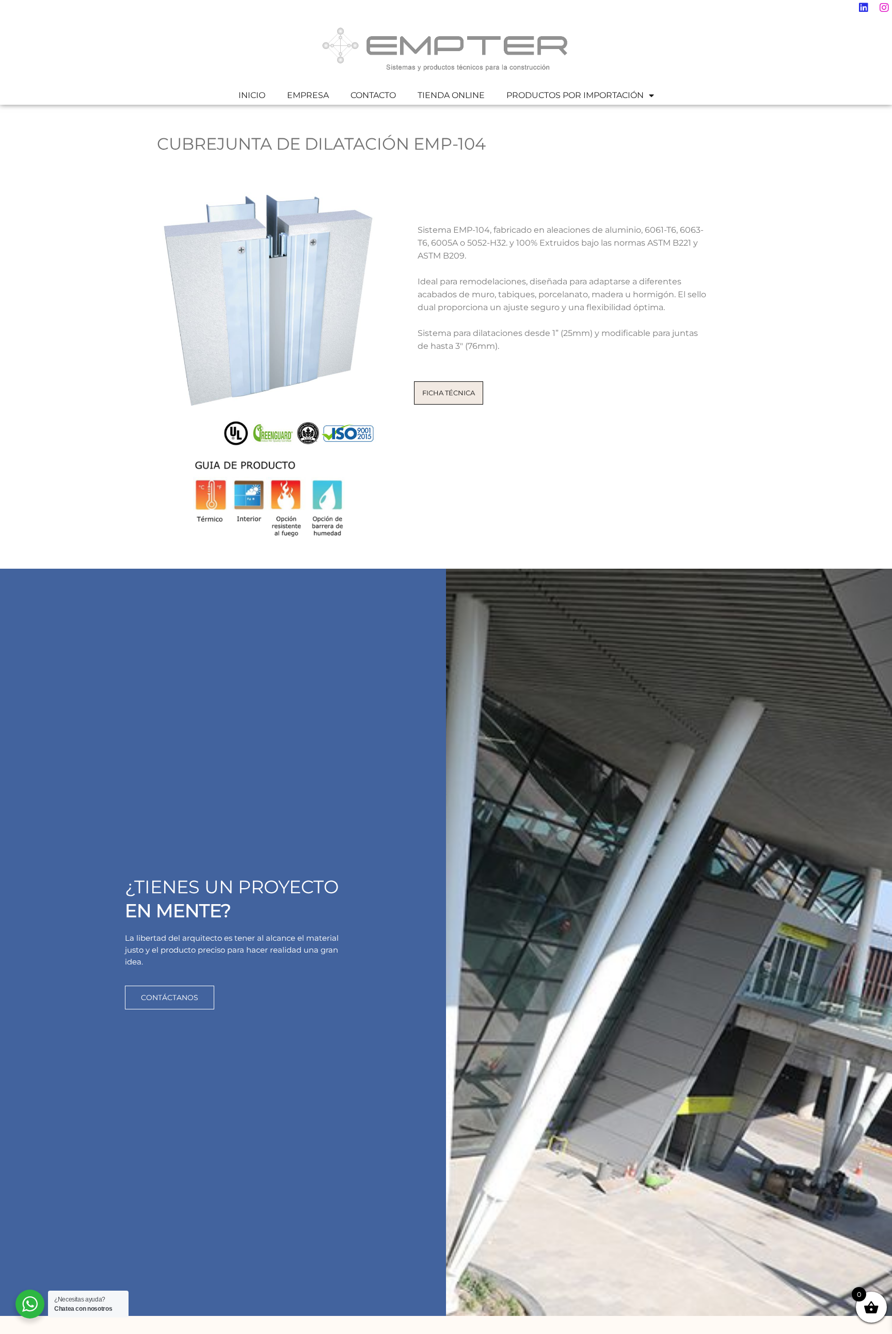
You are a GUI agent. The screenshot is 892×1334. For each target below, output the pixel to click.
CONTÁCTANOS (169, 997)
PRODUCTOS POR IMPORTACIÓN (575, 95)
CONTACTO (373, 95)
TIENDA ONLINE (451, 95)
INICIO (251, 95)
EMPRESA (308, 95)
